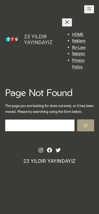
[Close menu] (67, 22)
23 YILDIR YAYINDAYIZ (38, 39)
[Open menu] (89, 9)
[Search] (85, 125)
